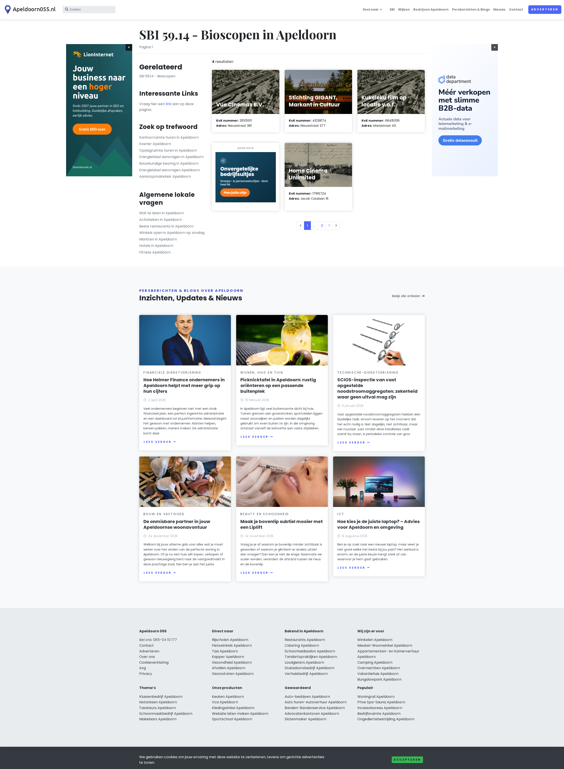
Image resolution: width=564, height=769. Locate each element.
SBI (392, 9)
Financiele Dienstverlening (172, 372)
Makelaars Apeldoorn (157, 719)
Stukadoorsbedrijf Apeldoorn (309, 667)
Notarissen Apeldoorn (158, 702)
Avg (142, 667)
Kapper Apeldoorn (228, 656)
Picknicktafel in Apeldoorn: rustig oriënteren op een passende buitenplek (278, 385)
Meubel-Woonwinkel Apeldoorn (384, 645)
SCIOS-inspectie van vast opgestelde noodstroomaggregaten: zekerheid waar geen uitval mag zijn (377, 388)
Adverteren (544, 9)
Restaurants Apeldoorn (305, 639)
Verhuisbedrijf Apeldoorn (306, 673)
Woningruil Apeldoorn (376, 696)
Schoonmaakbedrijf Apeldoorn (165, 713)
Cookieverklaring (154, 662)
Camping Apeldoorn (374, 662)
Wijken (404, 9)
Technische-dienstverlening (368, 372)
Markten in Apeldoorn (158, 239)
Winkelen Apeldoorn (374, 639)
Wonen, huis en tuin (261, 372)
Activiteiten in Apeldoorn (160, 219)
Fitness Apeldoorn (155, 252)
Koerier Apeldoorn (155, 143)
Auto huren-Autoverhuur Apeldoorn (316, 702)
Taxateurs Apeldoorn (157, 707)
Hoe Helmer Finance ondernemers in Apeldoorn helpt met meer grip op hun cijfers (184, 385)
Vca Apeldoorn (225, 702)
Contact (516, 9)
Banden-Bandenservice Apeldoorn (315, 707)
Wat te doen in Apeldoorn (161, 213)
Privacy (145, 673)
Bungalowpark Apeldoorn (379, 679)
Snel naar (371, 9)
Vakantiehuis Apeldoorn (378, 673)
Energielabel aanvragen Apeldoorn (169, 170)
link (168, 103)
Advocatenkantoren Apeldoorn (312, 713)
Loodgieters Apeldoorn (304, 662)
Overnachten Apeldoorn (378, 667)
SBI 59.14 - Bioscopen (157, 76)
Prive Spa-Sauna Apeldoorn (381, 702)
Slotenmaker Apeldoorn (305, 719)
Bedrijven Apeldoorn (431, 9)
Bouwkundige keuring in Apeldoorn (169, 163)
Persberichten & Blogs (471, 9)
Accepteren (407, 760)
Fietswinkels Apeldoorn (232, 645)
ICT (340, 514)
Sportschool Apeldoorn (232, 719)
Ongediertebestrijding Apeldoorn (385, 719)
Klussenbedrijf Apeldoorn (160, 696)
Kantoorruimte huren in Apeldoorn (169, 137)
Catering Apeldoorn (302, 645)
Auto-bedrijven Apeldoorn (307, 696)
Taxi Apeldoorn (225, 651)
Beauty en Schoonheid (264, 514)
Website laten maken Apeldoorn (240, 713)
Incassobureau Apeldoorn (379, 707)
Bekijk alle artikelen (406, 296)
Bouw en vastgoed (164, 514)
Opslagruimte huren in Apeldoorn (168, 150)
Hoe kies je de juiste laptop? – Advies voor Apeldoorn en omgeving (378, 524)
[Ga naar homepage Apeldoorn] (29, 10)
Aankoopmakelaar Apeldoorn (165, 176)
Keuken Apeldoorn (228, 696)
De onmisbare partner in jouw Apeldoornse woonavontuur (176, 524)
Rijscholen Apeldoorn (230, 639)
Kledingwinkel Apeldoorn (233, 707)
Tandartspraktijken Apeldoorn (311, 656)
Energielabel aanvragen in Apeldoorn (171, 156)
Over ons (147, 656)
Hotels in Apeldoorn (156, 245)
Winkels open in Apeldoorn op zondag (171, 232)
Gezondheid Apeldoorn (232, 662)
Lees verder (157, 442)
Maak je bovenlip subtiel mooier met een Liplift (281, 524)
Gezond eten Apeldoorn (233, 673)
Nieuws (499, 9)
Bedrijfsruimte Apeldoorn (379, 713)
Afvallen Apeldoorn (228, 667)
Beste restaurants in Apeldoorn (166, 226)
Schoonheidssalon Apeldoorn (310, 651)
